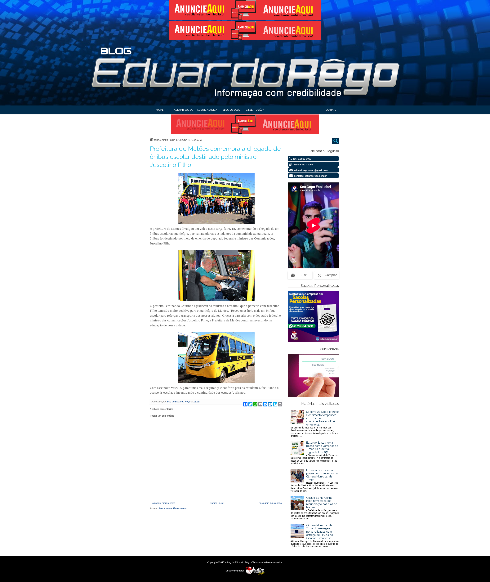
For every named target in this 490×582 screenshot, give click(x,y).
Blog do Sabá (231, 110)
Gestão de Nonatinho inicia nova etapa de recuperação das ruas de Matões (315, 508)
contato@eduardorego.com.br (310, 176)
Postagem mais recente (163, 503)
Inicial (159, 110)
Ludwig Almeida (207, 110)
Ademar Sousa (183, 110)
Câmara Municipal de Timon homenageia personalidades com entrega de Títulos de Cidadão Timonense (315, 536)
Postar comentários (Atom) (172, 508)
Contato (331, 110)
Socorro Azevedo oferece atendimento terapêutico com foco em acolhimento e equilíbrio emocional (315, 423)
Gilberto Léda (255, 110)
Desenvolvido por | (235, 570)
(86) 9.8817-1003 (302, 159)
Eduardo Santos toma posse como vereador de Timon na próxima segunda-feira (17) (315, 453)
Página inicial (217, 503)
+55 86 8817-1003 (303, 164)
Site (304, 275)
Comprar (331, 275)
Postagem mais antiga (270, 503)
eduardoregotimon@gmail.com (311, 170)
